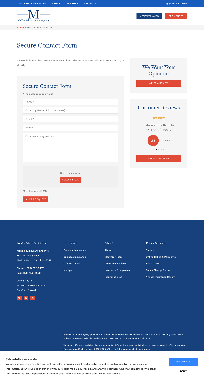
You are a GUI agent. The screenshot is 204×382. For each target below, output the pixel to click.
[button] (156, 149)
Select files (70, 179)
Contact (90, 3)
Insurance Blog (113, 276)
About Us (110, 250)
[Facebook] (26, 298)
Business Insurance (74, 256)
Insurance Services (32, 3)
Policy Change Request (159, 270)
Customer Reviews (115, 263)
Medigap (68, 270)
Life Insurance (71, 263)
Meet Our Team (113, 256)
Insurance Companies (117, 270)
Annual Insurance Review (160, 276)
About (56, 3)
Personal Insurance (74, 250)
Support (72, 3)
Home (20, 27)
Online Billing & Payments (161, 256)
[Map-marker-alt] (19, 298)
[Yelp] (32, 298)
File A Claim (152, 263)
